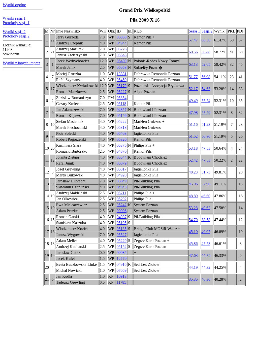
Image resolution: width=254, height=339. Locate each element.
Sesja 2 (207, 31)
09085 (122, 252)
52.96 (205, 184)
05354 (122, 98)
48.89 (193, 196)
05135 (122, 229)
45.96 (193, 184)
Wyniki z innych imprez (21, 63)
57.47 (193, 40)
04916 (122, 264)
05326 (122, 139)
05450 (122, 80)
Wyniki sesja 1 (14, 18)
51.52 (193, 136)
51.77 (193, 77)
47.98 (193, 112)
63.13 (193, 64)
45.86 (193, 243)
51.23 (205, 124)
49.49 (193, 101)
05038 (122, 37)
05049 (122, 181)
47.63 (193, 255)
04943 (122, 187)
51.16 (193, 124)
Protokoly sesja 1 (16, 23)
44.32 (205, 267)
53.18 (193, 148)
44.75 (205, 255)
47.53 (205, 148)
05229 (122, 240)
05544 (122, 157)
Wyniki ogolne (14, 5)
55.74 (205, 101)
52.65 (205, 64)
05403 (122, 133)
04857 (122, 109)
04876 (122, 151)
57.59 (205, 112)
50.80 (205, 136)
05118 (121, 104)
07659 (122, 270)
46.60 (205, 196)
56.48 (205, 52)
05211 (121, 193)
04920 (122, 175)
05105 (122, 223)
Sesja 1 (194, 31)
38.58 (205, 220)
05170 (122, 86)
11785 (121, 282)
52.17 (193, 89)
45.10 (193, 232)
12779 (122, 258)
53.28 (193, 208)
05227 (122, 92)
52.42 (193, 160)
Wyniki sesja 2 (14, 32)
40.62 (205, 208)
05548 (122, 55)
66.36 (205, 40)
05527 (122, 235)
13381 (122, 74)
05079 (122, 163)
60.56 (193, 52)
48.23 (193, 172)
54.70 (193, 220)
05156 (122, 115)
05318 (122, 127)
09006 (122, 211)
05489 (122, 61)
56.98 (205, 77)
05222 (122, 121)
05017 (122, 169)
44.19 (193, 267)
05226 (122, 49)
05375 (122, 145)
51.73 (205, 172)
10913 (122, 276)
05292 (122, 199)
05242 (122, 205)
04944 (122, 43)
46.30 (205, 279)
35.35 (193, 279)
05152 (122, 246)
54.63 (205, 89)
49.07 (205, 232)
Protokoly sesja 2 (16, 36)
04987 (122, 217)
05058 (122, 67)
